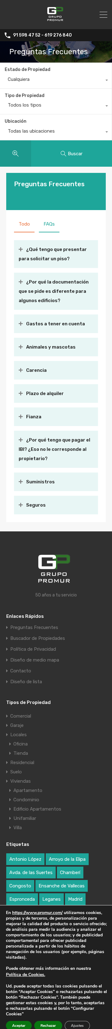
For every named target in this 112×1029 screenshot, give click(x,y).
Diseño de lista (26, 681)
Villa (17, 827)
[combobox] (56, 80)
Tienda (20, 753)
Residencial (22, 762)
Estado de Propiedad (27, 69)
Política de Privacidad (33, 649)
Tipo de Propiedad (24, 95)
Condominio (26, 800)
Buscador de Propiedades (37, 638)
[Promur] (56, 21)
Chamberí (70, 872)
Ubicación (15, 121)
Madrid (75, 899)
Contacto (20, 671)
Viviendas (20, 781)
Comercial (20, 716)
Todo (24, 224)
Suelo (16, 772)
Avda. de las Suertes (31, 872)
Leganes (51, 899)
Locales (18, 734)
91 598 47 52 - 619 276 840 (42, 35)
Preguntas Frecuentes (34, 627)
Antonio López (25, 859)
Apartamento (27, 790)
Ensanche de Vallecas (62, 886)
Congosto (20, 886)
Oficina (20, 744)
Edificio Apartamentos (37, 809)
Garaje (17, 725)
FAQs (49, 224)
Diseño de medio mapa (34, 660)
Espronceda (22, 899)
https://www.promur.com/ (37, 913)
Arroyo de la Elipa (67, 859)
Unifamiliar (24, 818)
